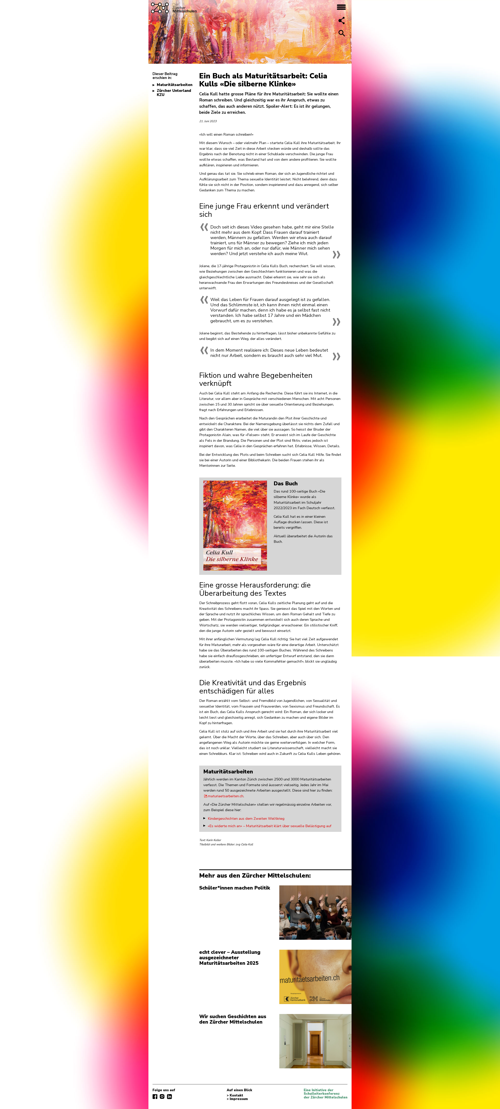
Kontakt (236, 1095)
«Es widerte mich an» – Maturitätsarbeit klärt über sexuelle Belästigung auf (269, 826)
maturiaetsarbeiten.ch (225, 796)
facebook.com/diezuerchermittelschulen (155, 1096)
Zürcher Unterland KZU (174, 92)
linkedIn (169, 1096)
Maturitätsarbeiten (174, 84)
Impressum (239, 1099)
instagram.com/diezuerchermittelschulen (162, 1096)
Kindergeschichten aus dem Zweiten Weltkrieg (246, 818)
